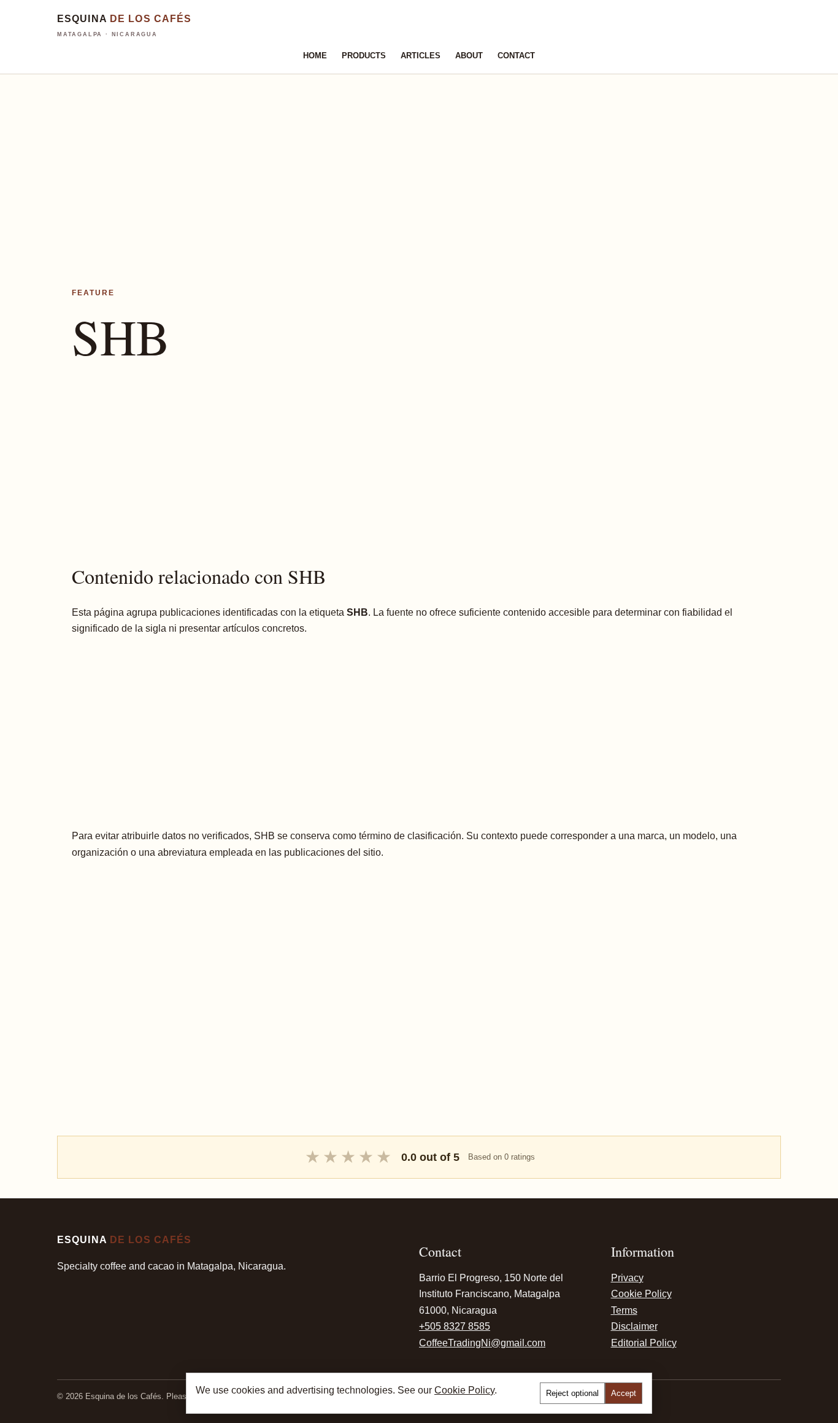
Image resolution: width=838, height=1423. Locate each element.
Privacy (627, 1278)
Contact (516, 55)
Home (315, 55)
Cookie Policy (641, 1294)
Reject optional (572, 1393)
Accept (623, 1393)
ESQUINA (124, 25)
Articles (420, 55)
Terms (624, 1310)
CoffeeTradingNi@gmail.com (482, 1343)
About (469, 55)
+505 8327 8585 (454, 1326)
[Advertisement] (368, 160)
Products (364, 55)
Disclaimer (634, 1326)
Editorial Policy (644, 1343)
